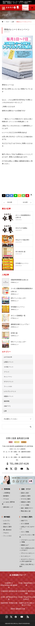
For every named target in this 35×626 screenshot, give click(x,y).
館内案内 (6, 496)
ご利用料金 (6, 493)
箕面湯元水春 (9, 591)
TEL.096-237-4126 (19, 463)
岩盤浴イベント (8, 396)
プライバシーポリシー (27, 553)
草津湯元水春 (9, 603)
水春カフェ (6, 523)
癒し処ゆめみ (7, 530)
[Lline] (15, 195)
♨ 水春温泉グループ (17, 575)
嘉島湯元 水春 (17, 609)
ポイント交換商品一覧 (18, 315)
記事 (5, 411)
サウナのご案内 (25, 499)
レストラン (6, 520)
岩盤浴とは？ (25, 545)
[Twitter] (11, 469)
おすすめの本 (8, 357)
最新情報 (6, 401)
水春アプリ (7, 406)
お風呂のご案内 (25, 496)
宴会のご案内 (7, 526)
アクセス (6, 499)
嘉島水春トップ (8, 507)
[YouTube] (21, 618)
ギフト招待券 (25, 523)
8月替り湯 (14, 333)
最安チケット (25, 9)
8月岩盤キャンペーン (18, 307)
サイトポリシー (25, 556)
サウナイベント (8, 381)
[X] (11, 618)
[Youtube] (21, 469)
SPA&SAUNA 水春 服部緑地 (8, 585)
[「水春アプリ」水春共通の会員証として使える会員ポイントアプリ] (17, 480)
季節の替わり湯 (25, 511)
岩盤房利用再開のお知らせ (19, 280)
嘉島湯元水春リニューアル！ (20, 324)
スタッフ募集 (25, 532)
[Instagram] (16, 469)
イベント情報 (25, 505)
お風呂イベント (8, 362)
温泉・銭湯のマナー (27, 508)
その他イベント (8, 367)
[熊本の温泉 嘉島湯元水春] (12, 8)
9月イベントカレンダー (18, 342)
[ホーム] (2, 21)
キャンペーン (8, 376)
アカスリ (6, 533)
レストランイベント (10, 391)
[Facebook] (7, 469)
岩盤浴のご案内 (25, 502)
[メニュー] (32, 7)
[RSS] (28, 469)
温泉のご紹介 (25, 493)
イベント (6, 372)
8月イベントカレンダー (18, 298)
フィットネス (8, 386)
